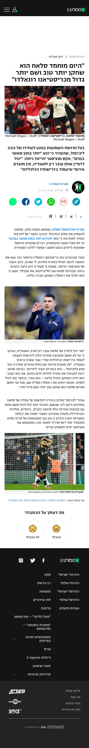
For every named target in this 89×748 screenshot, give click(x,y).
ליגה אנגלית (56, 56)
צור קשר (75, 697)
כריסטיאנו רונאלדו (57, 500)
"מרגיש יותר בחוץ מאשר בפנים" (30, 238)
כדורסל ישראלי (68, 591)
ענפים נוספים (69, 608)
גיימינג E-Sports (39, 657)
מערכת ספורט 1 (58, 184)
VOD (47, 574)
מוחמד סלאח (30, 500)
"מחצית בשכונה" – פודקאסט (37, 626)
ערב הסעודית (15, 500)
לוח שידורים (42, 600)
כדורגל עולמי (76, 56)
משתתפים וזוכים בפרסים (38, 638)
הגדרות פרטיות (71, 709)
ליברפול (42, 500)
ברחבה (46, 608)
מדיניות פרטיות (39, 674)
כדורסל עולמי (69, 600)
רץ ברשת (44, 583)
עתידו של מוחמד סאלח (68, 229)
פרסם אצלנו (73, 690)
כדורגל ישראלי (68, 574)
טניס (47, 649)
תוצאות (45, 591)
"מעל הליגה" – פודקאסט (32, 616)
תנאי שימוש (42, 666)
